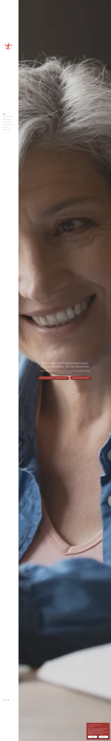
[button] (8, 700)
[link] (8, 45)
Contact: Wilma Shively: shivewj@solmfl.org (53, 377)
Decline (93, 736)
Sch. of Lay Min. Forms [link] (8, 124)
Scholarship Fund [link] (7, 121)
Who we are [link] (5, 127)
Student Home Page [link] (8, 116)
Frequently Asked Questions (80, 377)
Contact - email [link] (6, 129)
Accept (103, 736)
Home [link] (4, 114)
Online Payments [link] (7, 119)
